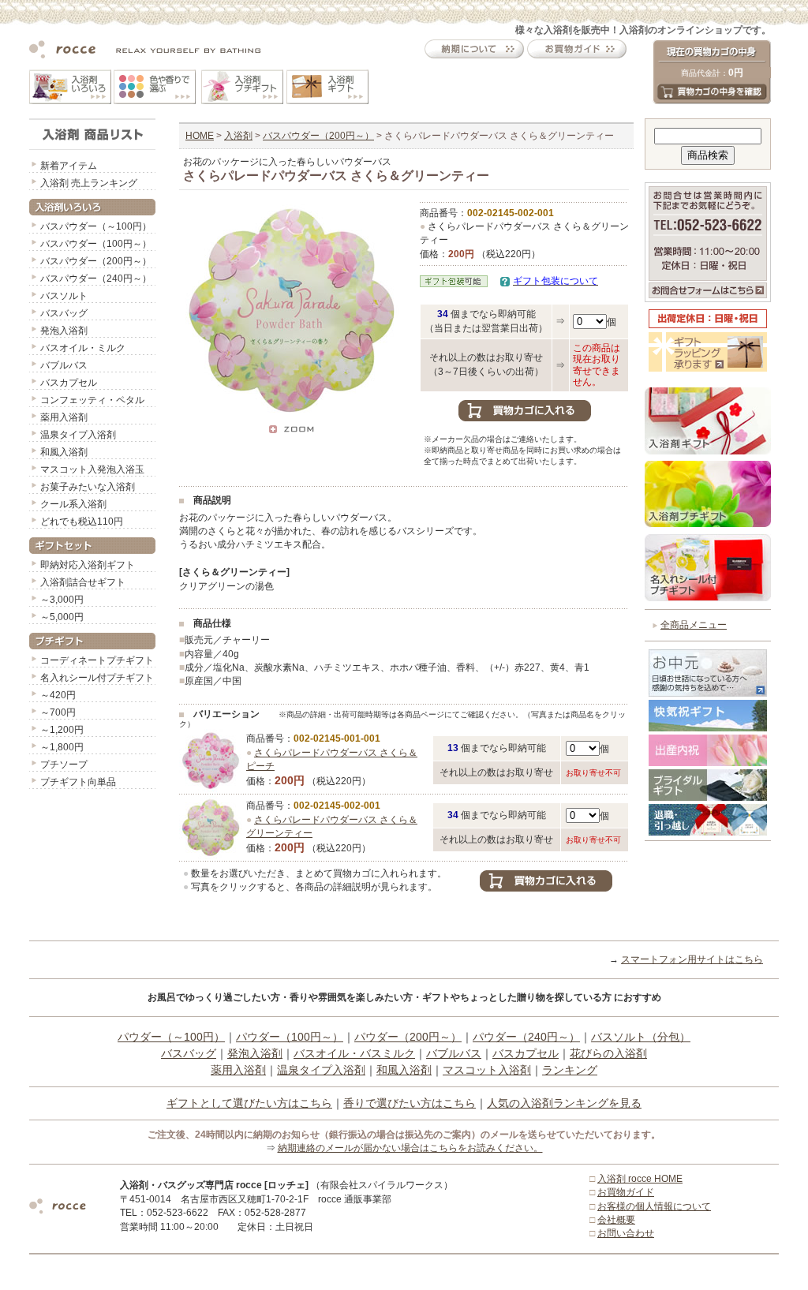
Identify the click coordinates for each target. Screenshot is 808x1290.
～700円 (58, 712)
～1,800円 (62, 747)
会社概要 (616, 1219)
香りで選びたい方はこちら (409, 1103)
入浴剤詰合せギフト (82, 582)
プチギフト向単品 (78, 781)
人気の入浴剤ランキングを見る (564, 1103)
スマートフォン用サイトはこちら (692, 959)
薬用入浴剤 (64, 417)
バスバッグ (64, 313)
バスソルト (64, 295)
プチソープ (64, 764)
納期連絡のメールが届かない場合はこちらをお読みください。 (410, 1148)
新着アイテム (68, 165)
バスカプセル (68, 382)
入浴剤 (238, 135)
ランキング (569, 1070)
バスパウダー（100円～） (96, 243)
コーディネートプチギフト (97, 660)
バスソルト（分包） (640, 1036)
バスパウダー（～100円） (96, 226)
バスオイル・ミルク (82, 347)
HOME (199, 135)
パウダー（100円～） (289, 1036)
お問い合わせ (625, 1233)
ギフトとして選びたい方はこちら (249, 1103)
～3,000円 (62, 599)
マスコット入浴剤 (487, 1070)
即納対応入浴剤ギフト (87, 564)
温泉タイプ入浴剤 (78, 434)
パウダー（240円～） (526, 1036)
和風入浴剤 (64, 452)
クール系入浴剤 (73, 504)
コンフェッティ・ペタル (92, 400)
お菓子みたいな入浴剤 (87, 486)
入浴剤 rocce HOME (640, 1178)
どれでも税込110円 (81, 521)
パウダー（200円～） (408, 1036)
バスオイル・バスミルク (354, 1053)
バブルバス (64, 365)
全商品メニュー (693, 624)
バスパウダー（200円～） (96, 261)
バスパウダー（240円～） (96, 278)
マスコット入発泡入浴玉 (92, 469)
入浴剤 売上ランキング (88, 183)
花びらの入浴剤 (608, 1053)
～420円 (58, 695)
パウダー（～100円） (171, 1036)
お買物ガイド (625, 1192)
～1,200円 (62, 729)
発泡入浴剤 (64, 330)
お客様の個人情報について (654, 1206)
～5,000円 (62, 617)
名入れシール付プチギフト (97, 677)
